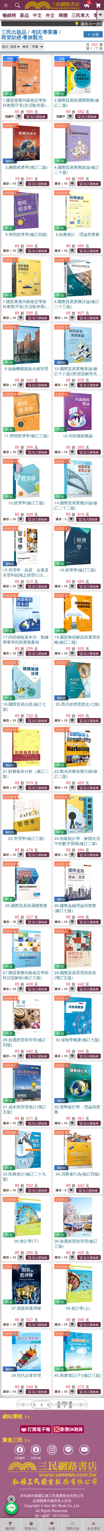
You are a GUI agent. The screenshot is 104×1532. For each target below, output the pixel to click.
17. (26, 639)
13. (26, 503)
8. (76, 303)
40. (77, 1375)
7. (24, 306)
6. (77, 234)
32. (77, 1109)
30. (78, 1040)
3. (26, 167)
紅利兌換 (10, 64)
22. (75, 773)
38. (78, 1308)
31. (24, 1109)
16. (78, 570)
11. (26, 436)
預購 (10, 58)
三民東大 (80, 15)
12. (78, 436)
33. (24, 1176)
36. (75, 1243)
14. (75, 505)
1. (24, 105)
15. (26, 575)
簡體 (63, 15)
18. (77, 639)
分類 (95, 34)
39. (26, 1375)
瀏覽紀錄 (72, 1528)
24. (77, 840)
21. (26, 773)
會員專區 (93, 1528)
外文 (50, 15)
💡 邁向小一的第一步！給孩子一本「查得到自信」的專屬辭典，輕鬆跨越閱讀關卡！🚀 (79, 23)
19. (24, 706)
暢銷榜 (9, 15)
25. (26, 905)
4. (76, 169)
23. (26, 838)
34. (78, 1174)
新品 (24, 15)
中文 (37, 15)
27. (26, 975)
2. (76, 102)
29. (24, 1042)
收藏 (51, 1528)
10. (75, 373)
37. (26, 1308)
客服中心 (31, 1528)
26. (75, 907)
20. (78, 704)
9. (26, 368)
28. (75, 975)
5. (26, 234)
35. (26, 1241)
